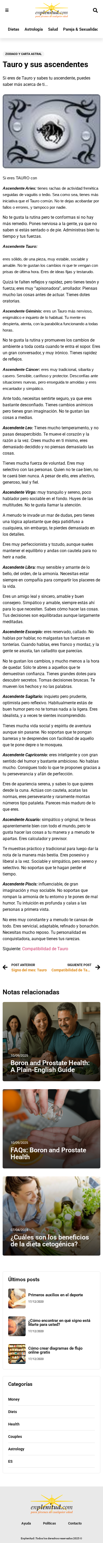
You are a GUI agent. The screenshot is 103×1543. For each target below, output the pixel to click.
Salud (53, 29)
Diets (12, 1412)
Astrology (16, 1449)
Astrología (34, 29)
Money (14, 1399)
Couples (15, 1436)
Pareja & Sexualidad (81, 29)
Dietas (13, 29)
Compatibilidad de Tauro (45, 948)
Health (14, 1424)
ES (10, 1461)
